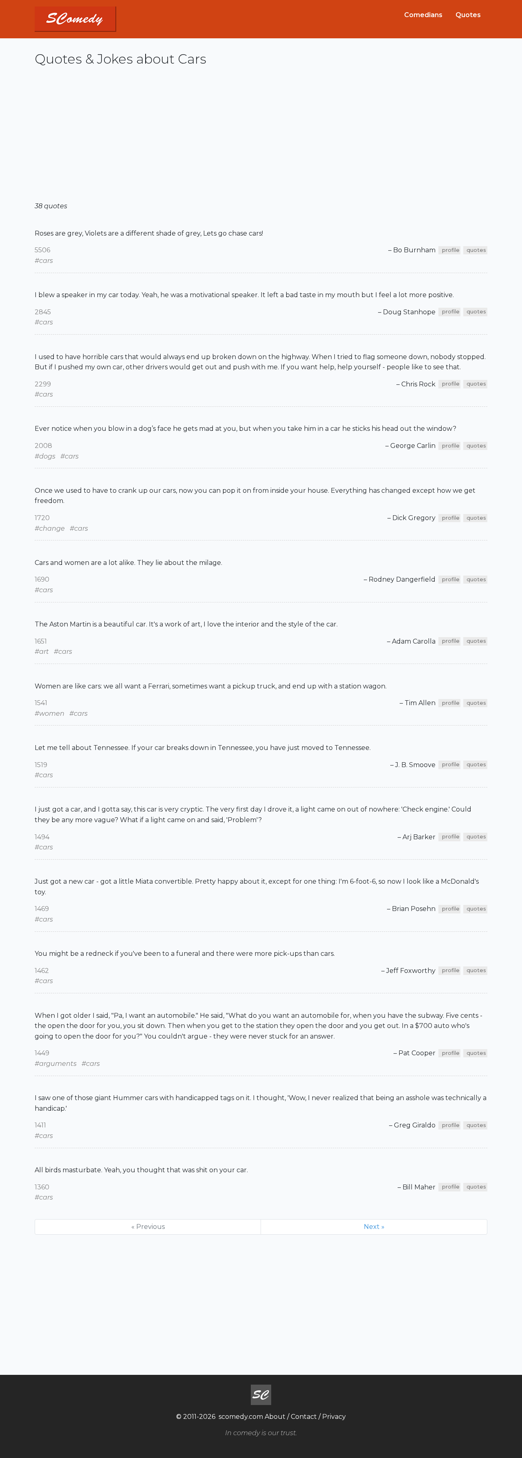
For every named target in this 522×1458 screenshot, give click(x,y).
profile (451, 250)
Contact (304, 1417)
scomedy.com (241, 1417)
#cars (44, 261)
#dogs (45, 456)
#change (50, 528)
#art (42, 651)
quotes (476, 250)
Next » (374, 1227)
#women (49, 713)
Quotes (468, 15)
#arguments (56, 1064)
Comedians (423, 15)
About (275, 1417)
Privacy (334, 1417)
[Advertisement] (261, 137)
